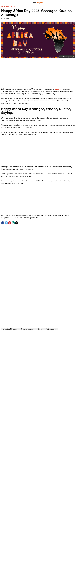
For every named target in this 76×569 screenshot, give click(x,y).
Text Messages (51, 329)
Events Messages (8, 6)
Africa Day (58, 89)
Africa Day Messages (10, 329)
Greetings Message (27, 329)
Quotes (40, 329)
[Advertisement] (38, 74)
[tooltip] (2, 222)
